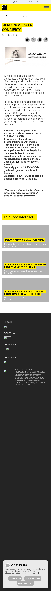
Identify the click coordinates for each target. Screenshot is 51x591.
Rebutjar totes (32, 579)
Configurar (15, 579)
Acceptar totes (25, 583)
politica (39, 573)
